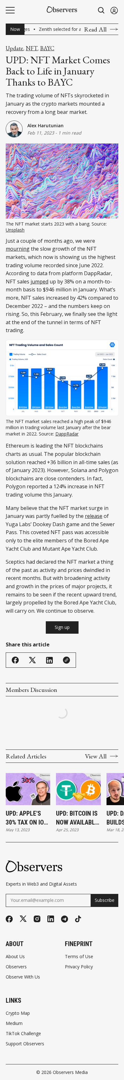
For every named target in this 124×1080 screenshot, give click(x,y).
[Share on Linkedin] (49, 660)
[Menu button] (10, 10)
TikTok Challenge (23, 1033)
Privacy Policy (79, 967)
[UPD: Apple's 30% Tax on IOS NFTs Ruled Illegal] (28, 789)
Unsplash (15, 230)
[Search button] (101, 10)
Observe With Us (23, 977)
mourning (18, 248)
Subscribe (104, 900)
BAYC (47, 48)
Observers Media (70, 1072)
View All (96, 756)
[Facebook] (9, 919)
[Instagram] (37, 919)
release (93, 515)
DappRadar (67, 434)
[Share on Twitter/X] (32, 660)
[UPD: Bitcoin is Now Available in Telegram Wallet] (78, 789)
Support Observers (25, 1044)
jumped (39, 281)
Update (14, 48)
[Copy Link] (66, 660)
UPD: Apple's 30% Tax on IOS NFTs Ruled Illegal (26, 818)
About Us (15, 956)
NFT (32, 48)
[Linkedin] (50, 919)
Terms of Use (79, 956)
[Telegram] (64, 919)
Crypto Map (18, 1013)
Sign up (62, 627)
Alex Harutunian (45, 125)
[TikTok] (78, 919)
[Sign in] (114, 10)
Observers (16, 967)
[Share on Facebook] (15, 660)
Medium (14, 1023)
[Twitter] (23, 919)
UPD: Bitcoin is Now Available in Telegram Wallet (77, 818)
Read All (95, 29)
